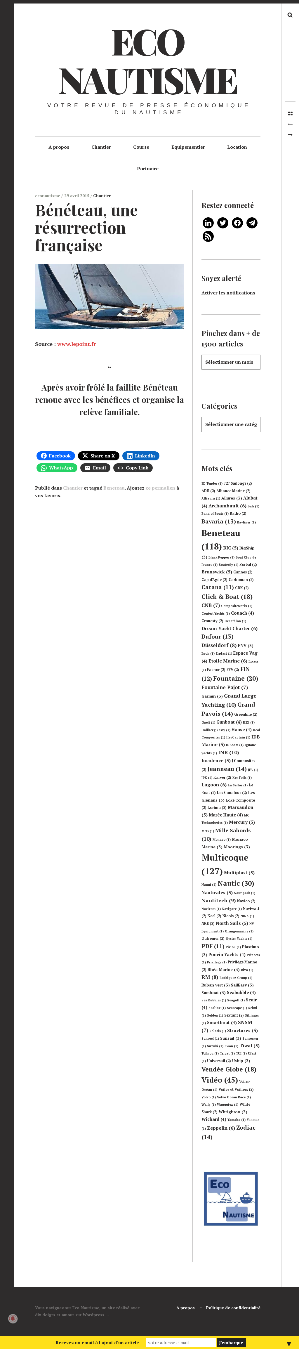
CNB (210, 605)
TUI (241, 1053)
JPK (206, 778)
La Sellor (238, 785)
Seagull (236, 1000)
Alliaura (210, 498)
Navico (246, 901)
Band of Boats (215, 513)
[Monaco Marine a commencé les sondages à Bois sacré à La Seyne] (290, 124)
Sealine (217, 1008)
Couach (242, 613)
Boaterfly (228, 565)
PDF (213, 946)
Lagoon (214, 784)
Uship (241, 1060)
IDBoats (235, 745)
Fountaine (235, 678)
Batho (238, 513)
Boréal (248, 564)
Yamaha (236, 1120)
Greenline (246, 714)
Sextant (234, 1015)
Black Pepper (221, 557)
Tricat (227, 1053)
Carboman (241, 579)
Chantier (101, 147)
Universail (219, 1060)
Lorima (217, 807)
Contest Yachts (215, 613)
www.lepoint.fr (76, 344)
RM (209, 977)
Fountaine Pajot (224, 687)
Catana (217, 587)
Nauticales (217, 892)
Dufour (217, 636)
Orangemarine (239, 931)
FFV (233, 669)
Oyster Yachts (239, 939)
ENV (245, 645)
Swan (231, 1046)
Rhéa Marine (224, 969)
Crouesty (212, 620)
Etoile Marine (227, 661)
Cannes (243, 572)
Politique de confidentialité (233, 1307)
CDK (242, 587)
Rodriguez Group (236, 978)
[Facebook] (237, 222)
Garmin (212, 696)
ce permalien (160, 488)
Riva (247, 970)
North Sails (232, 923)
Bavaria (218, 521)
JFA (253, 770)
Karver (222, 777)
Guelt (208, 722)
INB (228, 752)
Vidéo (219, 1080)
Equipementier (188, 147)
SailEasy (242, 985)
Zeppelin (221, 1128)
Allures (231, 498)
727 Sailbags (238, 483)
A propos (58, 147)
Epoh (208, 653)
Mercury (242, 822)
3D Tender (211, 483)
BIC (230, 548)
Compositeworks (236, 606)
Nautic (236, 883)
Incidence (216, 760)
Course (141, 147)
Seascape (237, 1008)
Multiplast (239, 872)
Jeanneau (227, 769)
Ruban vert (215, 985)
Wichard (213, 1119)
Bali (253, 506)
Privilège (217, 962)
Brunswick (216, 572)
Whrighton (233, 1111)
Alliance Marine (233, 490)
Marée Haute (226, 815)
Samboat (213, 992)
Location (237, 147)
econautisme (48, 195)
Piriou (233, 947)
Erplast (224, 653)
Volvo (208, 1097)
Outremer (213, 938)
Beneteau (114, 488)
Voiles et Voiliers (236, 1089)
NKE (208, 923)
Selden (215, 1015)
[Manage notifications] (13, 1318)
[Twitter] (222, 222)
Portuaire (148, 168)
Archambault (227, 505)
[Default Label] (208, 222)
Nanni (208, 884)
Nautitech (218, 900)
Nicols (230, 915)
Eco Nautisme (147, 60)
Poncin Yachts (227, 954)
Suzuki (215, 1046)
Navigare (232, 909)
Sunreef (210, 1038)
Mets (207, 831)
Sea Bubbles (213, 1000)
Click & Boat (227, 596)
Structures (242, 1030)
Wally (208, 1104)
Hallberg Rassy (215, 730)
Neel (214, 915)
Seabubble (241, 992)
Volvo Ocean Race (234, 1097)
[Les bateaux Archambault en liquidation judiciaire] (290, 134)
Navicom (211, 909)
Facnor (216, 669)
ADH (208, 490)
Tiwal (249, 1045)
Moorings (237, 846)
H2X (249, 722)
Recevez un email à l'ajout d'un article (97, 1342)
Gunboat (229, 722)
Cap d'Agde (214, 579)
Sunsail (230, 1038)
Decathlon (235, 621)
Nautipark (244, 893)
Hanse (242, 729)
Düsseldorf (219, 645)
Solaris (217, 1031)
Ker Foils (242, 778)
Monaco (222, 840)
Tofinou (210, 1053)
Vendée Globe (228, 1069)
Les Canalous (232, 792)
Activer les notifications (228, 292)
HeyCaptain (238, 737)
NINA (247, 916)
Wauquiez (227, 1104)
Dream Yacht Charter (229, 628)
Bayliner (246, 522)
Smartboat (222, 1022)
